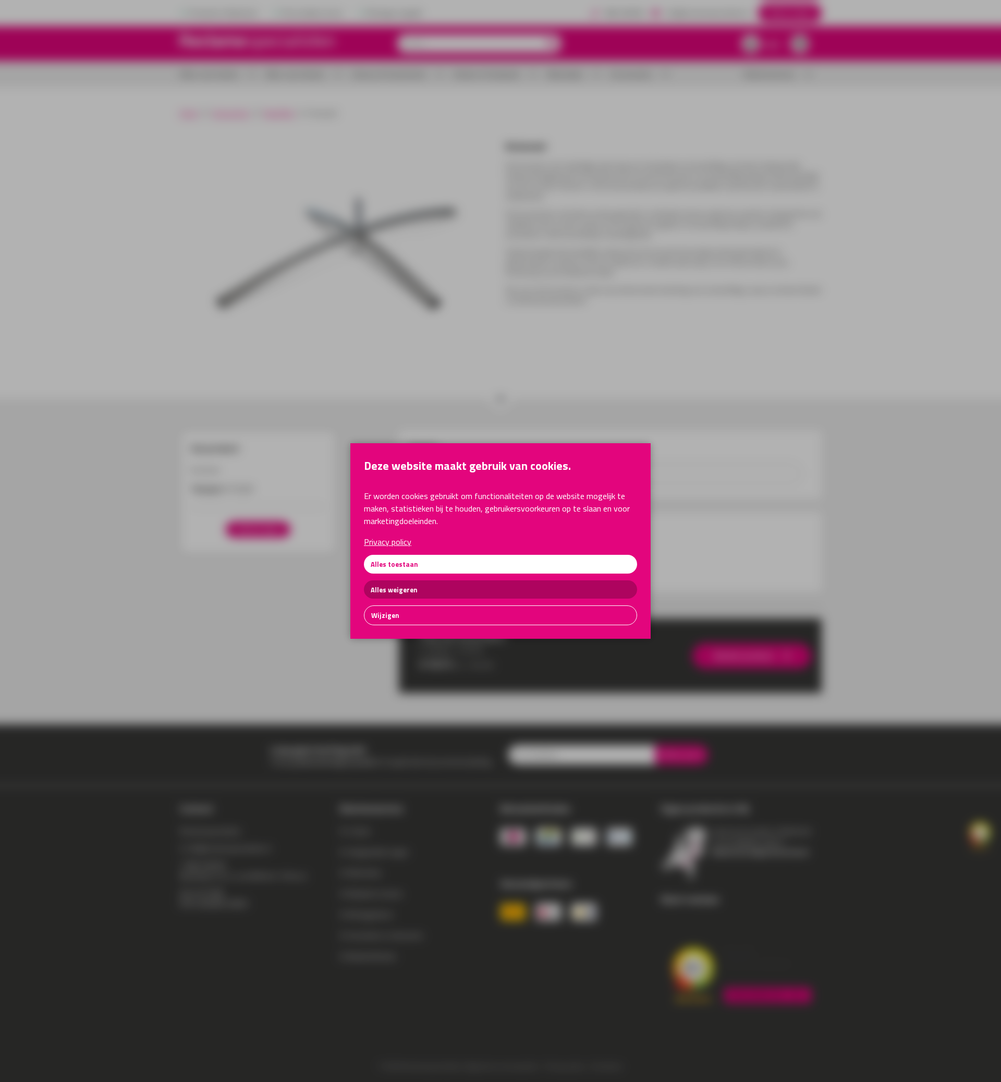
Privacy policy (387, 542)
